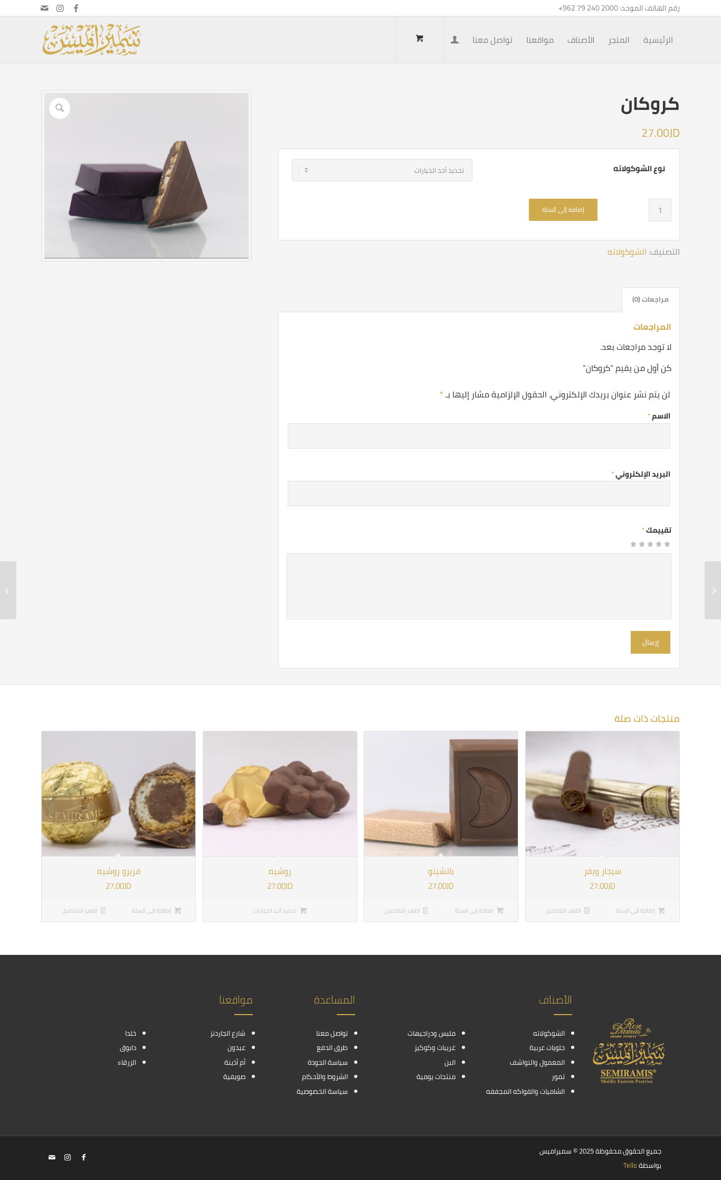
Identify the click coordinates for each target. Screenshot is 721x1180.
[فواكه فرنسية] (713, 590)
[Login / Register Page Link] (455, 40)
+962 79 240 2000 (588, 8)
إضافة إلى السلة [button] (636, 910)
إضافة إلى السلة (563, 209)
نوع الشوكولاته (639, 168)
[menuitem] (658, 39)
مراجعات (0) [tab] (650, 299)
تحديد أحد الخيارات (275, 910)
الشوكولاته (627, 251)
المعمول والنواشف (537, 1062)
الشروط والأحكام (325, 1076)
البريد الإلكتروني (640, 474)
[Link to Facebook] (76, 8)
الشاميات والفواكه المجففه (525, 1091)
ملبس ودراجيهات (431, 1033)
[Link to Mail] (44, 8)
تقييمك (656, 530)
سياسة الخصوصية (322, 1091)
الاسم (659, 416)
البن (450, 1062)
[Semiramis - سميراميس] (91, 39)
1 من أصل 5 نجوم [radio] (667, 547)
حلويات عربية (547, 1047)
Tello (630, 1165)
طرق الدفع (332, 1047)
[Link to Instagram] (60, 8)
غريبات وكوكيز (435, 1047)
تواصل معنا (332, 1033)
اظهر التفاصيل (563, 910)
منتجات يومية (436, 1076)
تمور (558, 1076)
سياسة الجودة (328, 1062)
